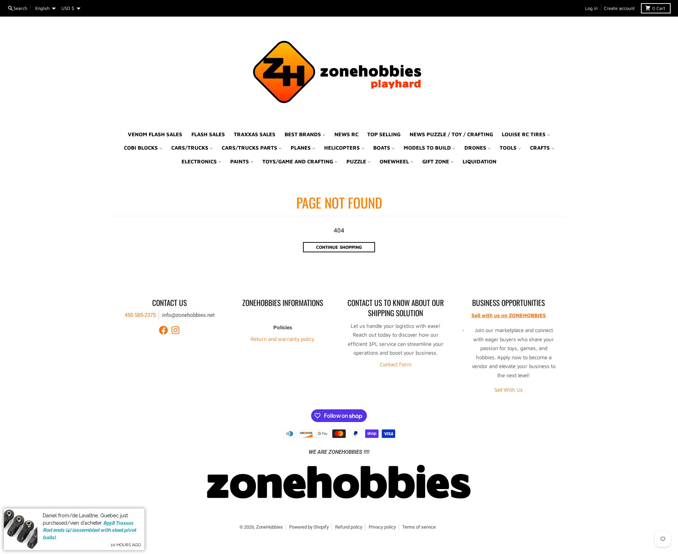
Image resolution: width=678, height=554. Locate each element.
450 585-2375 (140, 315)
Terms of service (419, 527)
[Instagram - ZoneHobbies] (175, 330)
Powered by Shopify (309, 527)
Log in (591, 8)
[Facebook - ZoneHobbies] (163, 330)
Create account (619, 8)
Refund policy (348, 527)
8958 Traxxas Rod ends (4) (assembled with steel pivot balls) (89, 530)
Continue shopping (339, 247)
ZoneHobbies (269, 527)
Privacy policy (382, 527)
